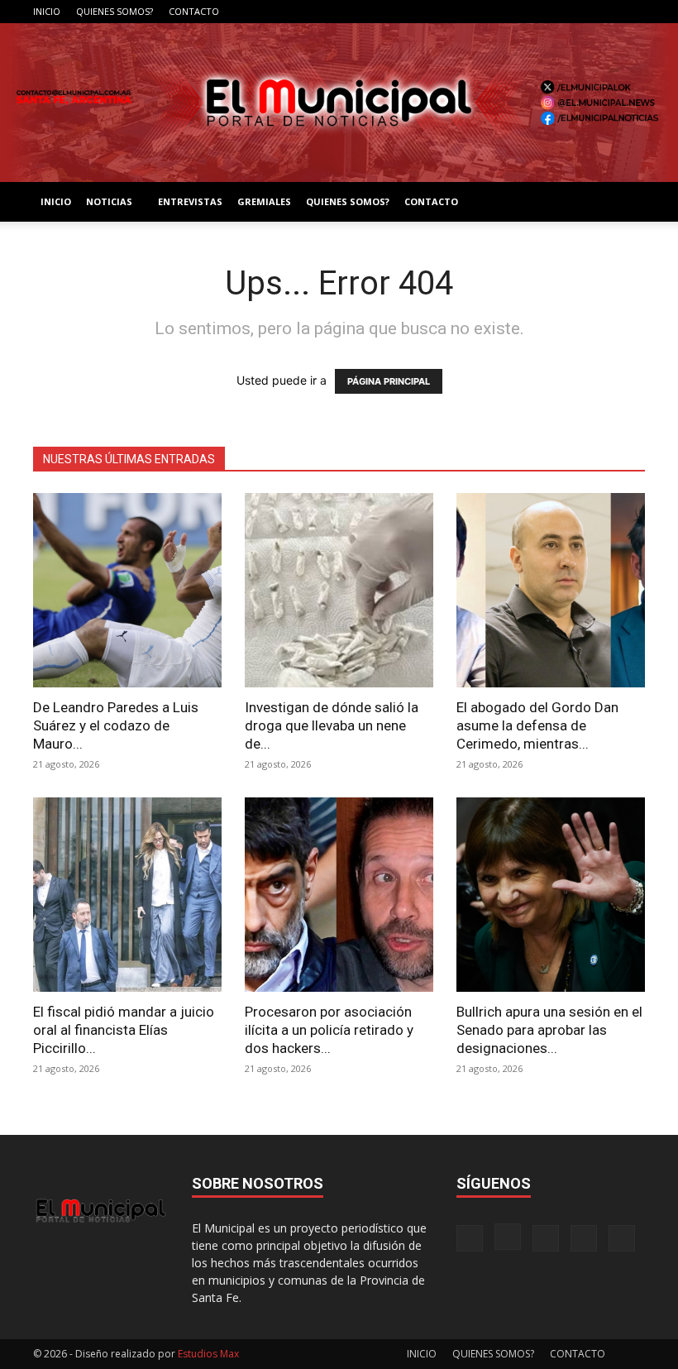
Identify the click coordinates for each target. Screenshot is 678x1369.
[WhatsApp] (632, 11)
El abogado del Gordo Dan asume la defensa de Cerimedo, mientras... (537, 725)
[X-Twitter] (605, 11)
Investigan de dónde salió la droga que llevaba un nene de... (331, 725)
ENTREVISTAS (190, 201)
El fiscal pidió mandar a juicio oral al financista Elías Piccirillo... (123, 1029)
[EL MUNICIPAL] (339, 102)
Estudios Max (208, 1354)
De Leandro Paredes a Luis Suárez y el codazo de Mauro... (115, 725)
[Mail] (578, 11)
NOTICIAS (109, 201)
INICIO (46, 11)
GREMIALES (264, 201)
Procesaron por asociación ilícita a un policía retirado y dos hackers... (329, 1029)
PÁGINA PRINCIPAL (388, 381)
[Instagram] (550, 11)
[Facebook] (523, 11)
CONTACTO (194, 11)
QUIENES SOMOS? (114, 11)
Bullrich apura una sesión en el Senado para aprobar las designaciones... (549, 1029)
